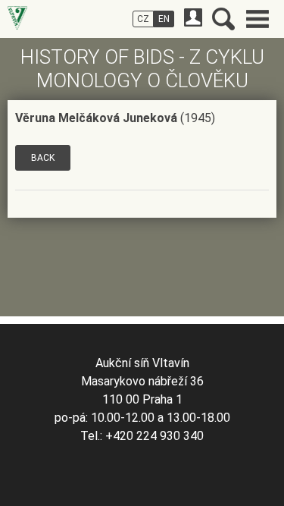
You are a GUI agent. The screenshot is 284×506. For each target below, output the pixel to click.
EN (164, 19)
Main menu (257, 19)
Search (223, 19)
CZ (143, 19)
